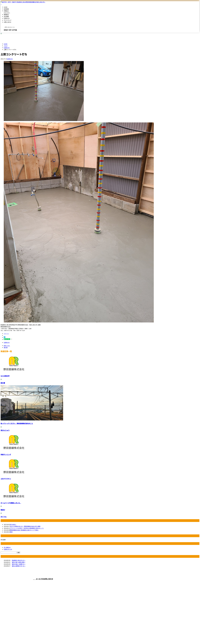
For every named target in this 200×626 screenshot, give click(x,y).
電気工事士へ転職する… (19, 564)
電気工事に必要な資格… (19, 562)
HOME (5, 7)
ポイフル (4, 517)
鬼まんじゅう (5, 430)
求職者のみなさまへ (7, 12)
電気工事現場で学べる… (19, 566)
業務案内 (6, 14)
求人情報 (7, 547)
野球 (11, 532)
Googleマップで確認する (8, 611)
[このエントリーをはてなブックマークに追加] (4, 337)
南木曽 (3, 383)
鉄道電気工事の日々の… (19, 560)
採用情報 (6, 9)
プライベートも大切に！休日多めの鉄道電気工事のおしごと (27, 528)
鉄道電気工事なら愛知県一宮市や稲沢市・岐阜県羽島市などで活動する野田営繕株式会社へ (91, 582)
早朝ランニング (6, 454)
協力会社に (13, 524)
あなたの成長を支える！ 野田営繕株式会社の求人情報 (25, 526)
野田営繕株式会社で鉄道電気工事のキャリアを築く (24, 530)
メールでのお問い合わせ (44, 579)
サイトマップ (7, 20)
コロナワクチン (6, 479)
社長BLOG (7, 18)
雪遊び (3, 510)
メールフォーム (6, 33)
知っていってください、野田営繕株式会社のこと (17, 423)
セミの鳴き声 (5, 376)
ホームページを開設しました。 (11, 503)
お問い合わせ (7, 22)
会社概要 (6, 16)
